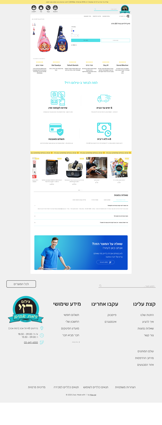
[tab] (120, 200)
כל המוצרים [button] (122, 16)
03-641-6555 (31, 342)
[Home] (32, 19)
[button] (41, 7)
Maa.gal (93, 395)
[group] (81, 172)
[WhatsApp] (71, 45)
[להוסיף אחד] (77, 35)
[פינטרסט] (74, 45)
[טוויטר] (76, 45)
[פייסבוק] (73, 45)
